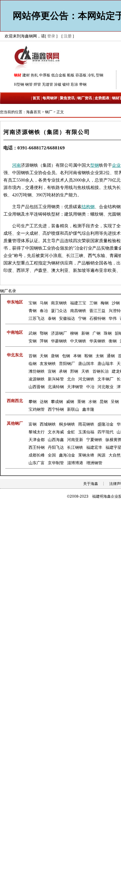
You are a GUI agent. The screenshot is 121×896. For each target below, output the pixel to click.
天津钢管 (75, 386)
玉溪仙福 (86, 432)
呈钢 (115, 401)
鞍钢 (88, 356)
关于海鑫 (90, 484)
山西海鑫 (56, 439)
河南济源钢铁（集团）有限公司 (46, 132)
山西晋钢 (37, 386)
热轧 (34, 75)
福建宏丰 (94, 447)
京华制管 (56, 463)
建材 (26, 75)
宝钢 (33, 303)
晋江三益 (97, 310)
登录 (51, 36)
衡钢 (113, 341)
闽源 (101, 455)
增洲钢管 (94, 463)
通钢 (111, 356)
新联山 (73, 409)
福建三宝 (78, 303)
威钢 (70, 401)
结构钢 (88, 206)
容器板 (81, 75)
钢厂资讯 (84, 98)
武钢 (33, 333)
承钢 (63, 371)
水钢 (92, 401)
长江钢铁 (75, 447)
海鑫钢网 (38, 57)
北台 (71, 379)
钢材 (17, 75)
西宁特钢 (56, 409)
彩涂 (74, 84)
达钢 (44, 401)
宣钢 (52, 371)
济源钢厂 (59, 333)
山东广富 (37, 463)
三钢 (93, 303)
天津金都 (37, 439)
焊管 (37, 84)
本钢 (77, 356)
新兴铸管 (56, 379)
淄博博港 (75, 463)
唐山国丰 (86, 363)
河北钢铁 (86, 379)
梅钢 (105, 303)
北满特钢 (56, 386)
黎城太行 (37, 432)
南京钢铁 (59, 303)
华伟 (113, 318)
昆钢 (104, 401)
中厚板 (44, 75)
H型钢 (19, 84)
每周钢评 (50, 98)
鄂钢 (44, 333)
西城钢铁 (48, 424)
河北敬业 (105, 386)
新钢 (85, 333)
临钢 (33, 363)
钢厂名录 (8, 291)
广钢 (96, 333)
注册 (68, 36)
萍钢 (44, 341)
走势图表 (102, 98)
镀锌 (66, 84)
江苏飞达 (37, 318)
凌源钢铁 (37, 379)
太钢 (100, 356)
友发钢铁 (48, 363)
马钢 (44, 303)
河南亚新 (75, 439)
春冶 (44, 310)
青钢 (33, 310)
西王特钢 (37, 447)
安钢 (33, 341)
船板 (70, 75)
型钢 (99, 75)
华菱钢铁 (59, 341)
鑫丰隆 (88, 409)
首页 (36, 98)
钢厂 (48, 112)
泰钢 (52, 318)
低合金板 (58, 75)
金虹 (71, 432)
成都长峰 (37, 455)
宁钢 (82, 318)
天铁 (85, 371)
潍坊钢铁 (37, 371)
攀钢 (33, 401)
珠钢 (108, 333)
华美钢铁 (97, 341)
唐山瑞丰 (105, 363)
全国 (52, 455)
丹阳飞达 (56, 447)
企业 (116, 165)
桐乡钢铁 (67, 424)
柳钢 (74, 333)
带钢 (83, 84)
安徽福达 (67, 318)
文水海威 (56, 432)
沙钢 (116, 303)
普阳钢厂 (67, 363)
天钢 (44, 356)
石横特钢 (97, 318)
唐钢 (55, 356)
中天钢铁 (78, 341)
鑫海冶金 (67, 455)
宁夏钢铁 (94, 439)
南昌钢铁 (78, 310)
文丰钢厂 (105, 379)
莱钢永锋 (86, 455)
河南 (16, 165)
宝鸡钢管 (37, 409)
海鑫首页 (33, 112)
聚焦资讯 (67, 98)
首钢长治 (100, 371)
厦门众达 (59, 310)
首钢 (33, 356)
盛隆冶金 (105, 424)
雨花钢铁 (86, 424)
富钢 (33, 424)
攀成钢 (57, 401)
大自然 (115, 455)
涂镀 (57, 84)
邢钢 (74, 371)
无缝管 (47, 84)
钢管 (29, 84)
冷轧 (91, 75)
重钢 (81, 401)
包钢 (66, 356)
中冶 (90, 386)
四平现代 (105, 432)
